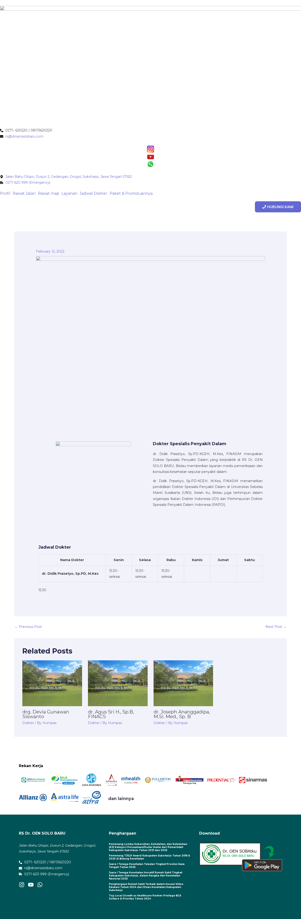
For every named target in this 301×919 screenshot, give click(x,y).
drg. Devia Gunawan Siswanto (45, 714)
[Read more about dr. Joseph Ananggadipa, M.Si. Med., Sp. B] (183, 683)
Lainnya (145, 193)
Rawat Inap (48, 193)
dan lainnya (121, 798)
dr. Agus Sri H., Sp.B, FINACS (111, 714)
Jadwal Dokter (93, 193)
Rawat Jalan (24, 193)
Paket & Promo (124, 193)
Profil (5, 193)
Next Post (275, 627)
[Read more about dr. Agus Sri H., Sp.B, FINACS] (118, 683)
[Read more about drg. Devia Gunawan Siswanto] (52, 683)
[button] (6, 193)
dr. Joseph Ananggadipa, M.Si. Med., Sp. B (182, 714)
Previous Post (28, 627)
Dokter (28, 723)
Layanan (69, 193)
